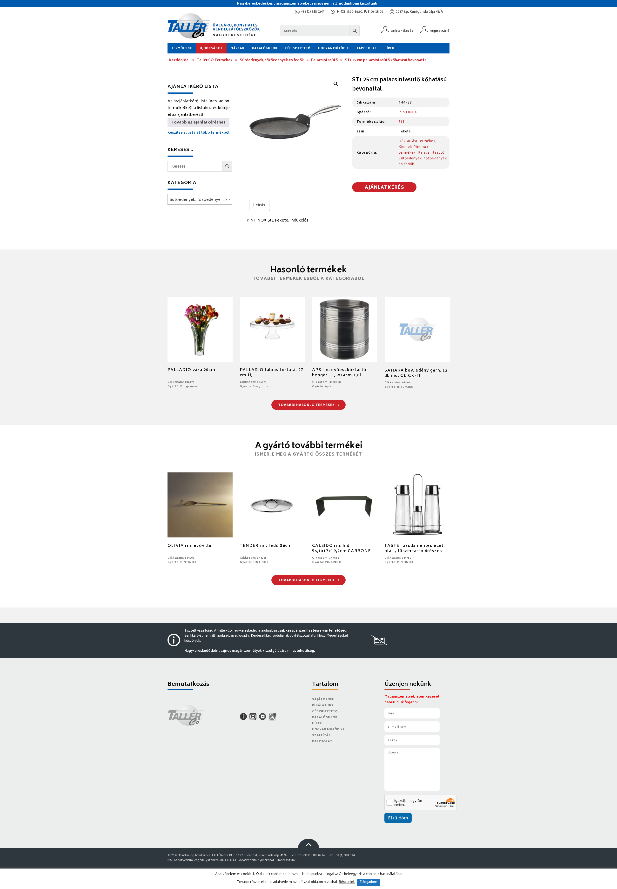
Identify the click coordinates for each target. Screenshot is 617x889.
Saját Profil (323, 699)
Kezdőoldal (179, 60)
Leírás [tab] (259, 205)
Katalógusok (264, 48)
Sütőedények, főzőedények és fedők (272, 60)
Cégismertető (298, 48)
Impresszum (286, 860)
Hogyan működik (333, 48)
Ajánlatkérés (384, 188)
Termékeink (181, 48)
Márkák (237, 48)
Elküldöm (398, 818)
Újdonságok (211, 48)
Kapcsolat (366, 48)
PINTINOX (408, 112)
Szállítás (321, 735)
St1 (401, 121)
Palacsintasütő (324, 60)
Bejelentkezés (402, 31)
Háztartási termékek (417, 140)
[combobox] (200, 199)
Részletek (347, 882)
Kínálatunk (323, 705)
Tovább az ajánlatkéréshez (198, 122)
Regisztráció (439, 31)
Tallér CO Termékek (215, 60)
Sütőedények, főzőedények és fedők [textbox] (201, 199)
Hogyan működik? (328, 729)
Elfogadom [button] (368, 882)
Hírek (389, 48)
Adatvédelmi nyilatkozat (256, 860)
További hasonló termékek (307, 405)
